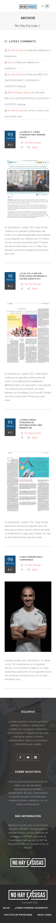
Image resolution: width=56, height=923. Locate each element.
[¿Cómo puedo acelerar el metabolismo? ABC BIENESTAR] (28, 482)
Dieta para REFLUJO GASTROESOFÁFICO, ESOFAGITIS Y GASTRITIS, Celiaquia (26, 80)
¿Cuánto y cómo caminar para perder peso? (32, 135)
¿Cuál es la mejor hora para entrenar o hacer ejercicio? (33, 276)
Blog (6, 908)
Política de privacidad (18, 915)
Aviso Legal (44, 915)
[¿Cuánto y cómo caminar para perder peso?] (28, 189)
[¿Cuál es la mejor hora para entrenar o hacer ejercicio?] (28, 332)
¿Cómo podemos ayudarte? (31, 908)
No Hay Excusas (26, 26)
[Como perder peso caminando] (28, 616)
